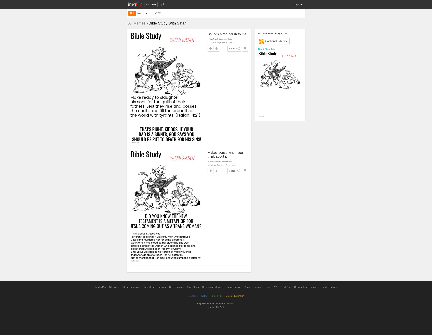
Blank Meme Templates (154, 287)
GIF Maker (114, 287)
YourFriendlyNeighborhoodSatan (221, 39)
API (276, 287)
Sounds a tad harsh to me (227, 34)
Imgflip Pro (100, 287)
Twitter (204, 296)
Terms (267, 287)
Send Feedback (329, 287)
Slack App (286, 287)
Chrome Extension (235, 296)
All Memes (136, 23)
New (139, 13)
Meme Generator (131, 287)
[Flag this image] (245, 49)
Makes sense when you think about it (225, 154)
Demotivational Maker (213, 287)
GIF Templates (176, 287)
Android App (217, 296)
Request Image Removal (306, 287)
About (247, 287)
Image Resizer (234, 287)
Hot (132, 13)
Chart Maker (193, 287)
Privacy (257, 287)
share (232, 48)
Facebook (193, 296)
